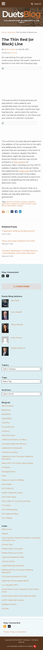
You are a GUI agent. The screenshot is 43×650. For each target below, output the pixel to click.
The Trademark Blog (10, 514)
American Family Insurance (17, 202)
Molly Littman (16, 338)
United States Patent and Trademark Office (19, 596)
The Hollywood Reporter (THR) (14, 577)
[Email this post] (7, 211)
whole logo (24, 171)
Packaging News (8, 472)
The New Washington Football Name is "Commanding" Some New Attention (19, 252)
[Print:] (3, 212)
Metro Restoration (9, 206)
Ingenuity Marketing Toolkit (13, 557)
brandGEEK (6, 414)
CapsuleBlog (7, 418)
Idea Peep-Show (8, 435)
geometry (6, 204)
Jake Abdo (15, 301)
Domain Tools (7, 544)
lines (29, 204)
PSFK (4, 476)
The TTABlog (7, 518)
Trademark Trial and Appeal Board (15, 581)
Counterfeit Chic (8, 427)
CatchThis (6, 423)
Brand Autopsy (8, 406)
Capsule (5, 534)
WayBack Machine (9, 604)
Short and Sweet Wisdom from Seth (18, 241)
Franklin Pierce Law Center (12, 553)
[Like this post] (16, 211)
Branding (11, 32)
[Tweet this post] (12, 211)
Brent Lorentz (10, 49)
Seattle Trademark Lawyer (12, 493)
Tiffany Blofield (17, 325)
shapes (20, 206)
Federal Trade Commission (12, 549)
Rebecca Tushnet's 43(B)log (13, 480)
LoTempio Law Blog (10, 452)
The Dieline (6, 505)
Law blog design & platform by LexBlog (20, 646)
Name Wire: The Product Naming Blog (17, 463)
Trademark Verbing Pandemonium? (18, 231)
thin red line (19, 162)
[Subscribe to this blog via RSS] (3, 275)
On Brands (6, 467)
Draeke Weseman (18, 348)
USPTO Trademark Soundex (13, 600)
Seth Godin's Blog (9, 497)
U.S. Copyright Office (10, 585)
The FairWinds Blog (9, 510)
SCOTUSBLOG (7, 488)
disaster (32, 202)
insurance (23, 204)
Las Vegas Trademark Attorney (14, 444)
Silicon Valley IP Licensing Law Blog (16, 501)
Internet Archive (8, 561)
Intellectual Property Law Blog (14, 440)
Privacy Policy (9, 632)
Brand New (6, 410)
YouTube (5, 609)
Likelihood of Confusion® (12, 448)
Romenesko (7, 484)
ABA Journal (6, 529)
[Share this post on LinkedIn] (20, 211)
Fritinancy (6, 431)
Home (4, 32)
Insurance (14, 204)
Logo (34, 204)
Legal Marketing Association (13, 566)
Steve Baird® (16, 312)
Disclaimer (21, 632)
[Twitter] (7, 275)
